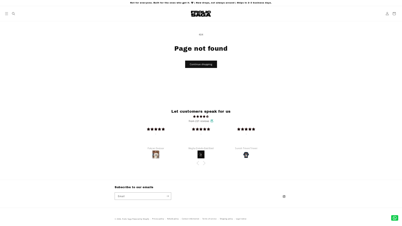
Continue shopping (201, 64)
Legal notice (241, 218)
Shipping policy (226, 218)
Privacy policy (158, 218)
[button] (6, 13)
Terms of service (209, 218)
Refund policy (173, 218)
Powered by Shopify (140, 219)
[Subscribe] (167, 196)
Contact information (190, 218)
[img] (201, 116)
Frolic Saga (127, 219)
